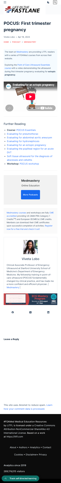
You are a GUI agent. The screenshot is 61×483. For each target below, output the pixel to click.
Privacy (43, 454)
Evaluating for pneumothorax (22, 133)
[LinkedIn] (48, 312)
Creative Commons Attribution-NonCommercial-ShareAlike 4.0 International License (29, 429)
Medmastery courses (16, 212)
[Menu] (5, 2)
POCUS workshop (29, 163)
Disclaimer (31, 454)
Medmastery (22, 52)
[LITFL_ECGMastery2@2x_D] (30, 299)
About (13, 447)
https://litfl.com (15, 436)
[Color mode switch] (48, 2)
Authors (23, 447)
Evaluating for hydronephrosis (23, 141)
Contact (47, 447)
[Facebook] (13, 312)
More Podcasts (30, 194)
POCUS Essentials (26, 130)
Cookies (19, 454)
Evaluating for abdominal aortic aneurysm (29, 137)
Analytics (35, 447)
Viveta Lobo (30, 259)
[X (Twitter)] (31, 312)
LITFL (10, 425)
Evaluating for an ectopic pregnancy (26, 145)
